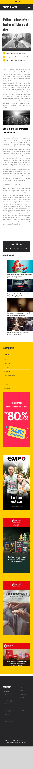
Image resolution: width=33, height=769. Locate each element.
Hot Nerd (7, 367)
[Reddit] (14, 248)
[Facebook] (6, 248)
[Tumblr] (22, 248)
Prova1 (6, 384)
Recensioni (7, 363)
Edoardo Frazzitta (20, 60)
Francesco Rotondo (20, 743)
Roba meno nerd (19, 57)
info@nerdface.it (8, 694)
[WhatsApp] (18, 248)
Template (7, 388)
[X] (10, 248)
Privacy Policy (7, 701)
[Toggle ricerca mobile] (25, 8)
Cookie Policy (7, 703)
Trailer (27, 57)
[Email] (26, 248)
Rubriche (7, 371)
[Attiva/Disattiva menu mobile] (29, 8)
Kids (5, 380)
